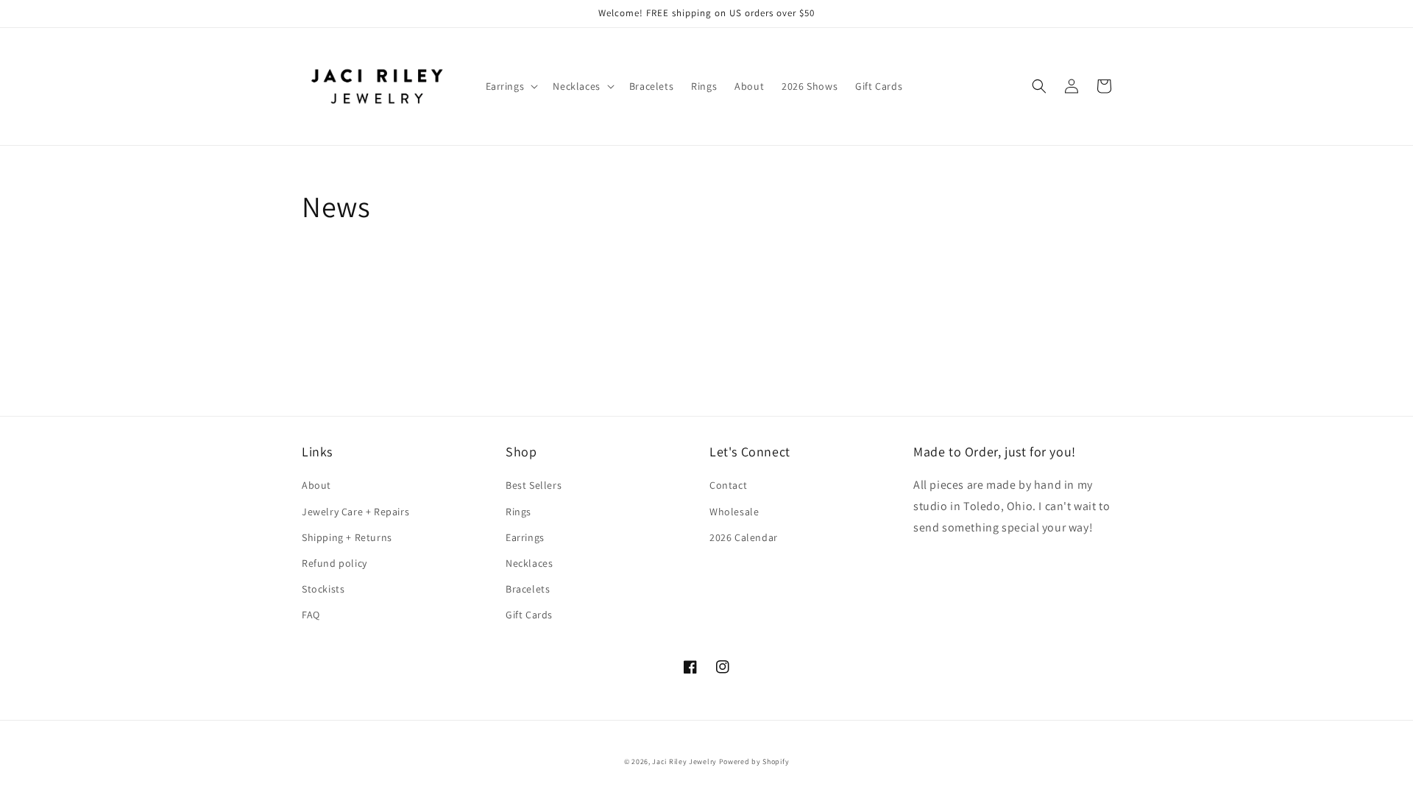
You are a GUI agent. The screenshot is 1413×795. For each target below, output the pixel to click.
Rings (518, 511)
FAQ (311, 614)
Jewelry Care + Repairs (355, 511)
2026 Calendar (743, 537)
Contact (728, 485)
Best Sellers (534, 485)
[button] (511, 86)
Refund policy (334, 563)
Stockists (323, 589)
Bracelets (528, 589)
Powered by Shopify (754, 761)
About (316, 485)
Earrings (525, 537)
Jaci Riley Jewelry (684, 761)
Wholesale (734, 511)
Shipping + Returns (347, 537)
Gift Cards (529, 614)
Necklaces (529, 563)
